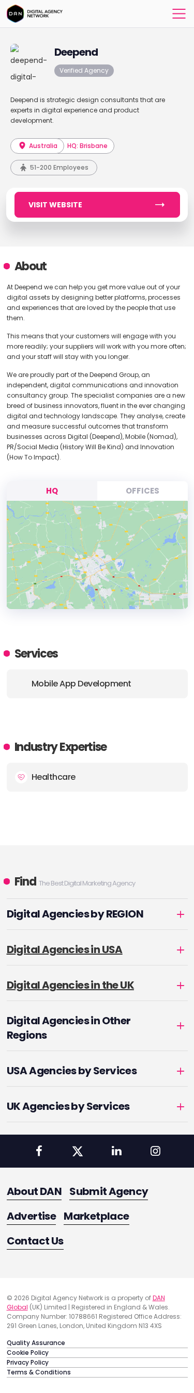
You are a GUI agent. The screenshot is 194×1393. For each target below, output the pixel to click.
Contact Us (35, 1241)
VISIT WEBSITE (55, 205)
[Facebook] (39, 1151)
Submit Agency (108, 1191)
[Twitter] (77, 1151)
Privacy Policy (28, 1362)
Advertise (31, 1216)
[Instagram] (155, 1151)
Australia (42, 145)
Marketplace (96, 1216)
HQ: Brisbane (87, 145)
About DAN (34, 1191)
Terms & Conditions (39, 1372)
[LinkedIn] (116, 1151)
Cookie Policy (28, 1352)
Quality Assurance (36, 1342)
